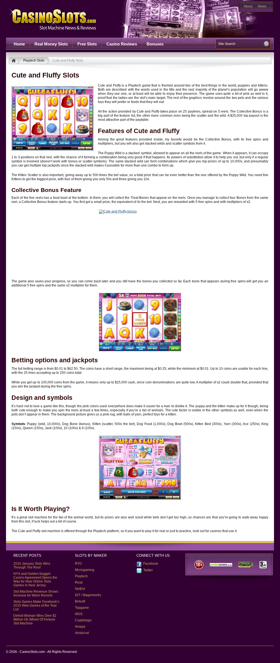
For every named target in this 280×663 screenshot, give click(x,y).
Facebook (150, 564)
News (262, 6)
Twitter (148, 570)
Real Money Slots (51, 44)
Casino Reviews (121, 44)
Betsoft (80, 601)
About (248, 6)
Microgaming (84, 570)
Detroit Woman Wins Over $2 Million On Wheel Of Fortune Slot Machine (34, 619)
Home (19, 44)
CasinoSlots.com (62, 18)
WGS (79, 614)
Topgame (82, 608)
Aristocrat (82, 633)
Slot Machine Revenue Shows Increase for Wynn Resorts (35, 593)
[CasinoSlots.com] (14, 61)
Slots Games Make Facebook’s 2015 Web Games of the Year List (36, 605)
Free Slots (87, 44)
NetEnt (80, 589)
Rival (79, 582)
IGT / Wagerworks (88, 595)
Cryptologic (83, 620)
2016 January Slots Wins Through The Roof (31, 565)
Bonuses (155, 44)
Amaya (80, 626)
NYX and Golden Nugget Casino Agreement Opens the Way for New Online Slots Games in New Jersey (35, 579)
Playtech (81, 576)
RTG (78, 564)
